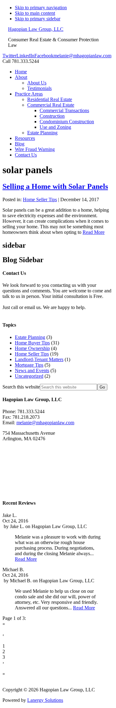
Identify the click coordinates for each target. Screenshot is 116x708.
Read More (94, 232)
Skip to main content (35, 13)
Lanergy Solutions (45, 700)
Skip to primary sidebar (37, 18)
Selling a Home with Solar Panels (55, 186)
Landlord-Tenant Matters (39, 359)
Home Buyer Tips (32, 342)
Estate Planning (30, 337)
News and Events (32, 370)
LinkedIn (25, 55)
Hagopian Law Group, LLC (35, 29)
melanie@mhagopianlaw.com (82, 55)
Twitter (9, 55)
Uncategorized (29, 376)
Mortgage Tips (29, 365)
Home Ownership (32, 348)
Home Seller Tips (40, 199)
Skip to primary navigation (41, 7)
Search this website (21, 386)
